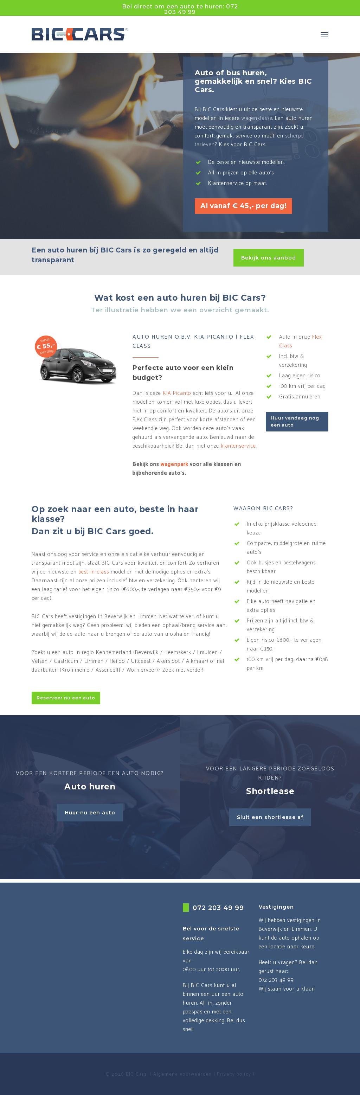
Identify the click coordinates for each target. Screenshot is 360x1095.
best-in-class (93, 572)
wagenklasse (257, 118)
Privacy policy (234, 1074)
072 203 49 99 (218, 908)
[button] (324, 34)
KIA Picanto (177, 393)
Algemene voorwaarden (182, 1074)
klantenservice (238, 446)
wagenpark (174, 464)
